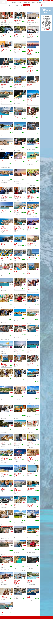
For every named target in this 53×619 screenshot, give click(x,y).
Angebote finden (27, 5)
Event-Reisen (33, 2)
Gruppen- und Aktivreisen (26, 2)
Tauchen (44, 2)
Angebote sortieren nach (37, 5)
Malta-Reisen (14, 2)
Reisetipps (41, 0)
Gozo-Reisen (19, 2)
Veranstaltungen (46, 0)
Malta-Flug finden (47, 5)
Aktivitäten (48, 2)
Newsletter (50, 0)
